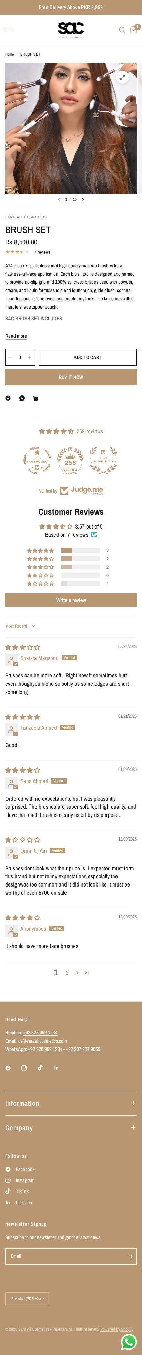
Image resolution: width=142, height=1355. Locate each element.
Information (22, 1103)
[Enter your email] (130, 1256)
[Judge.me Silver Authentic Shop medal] (71, 460)
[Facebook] (9, 398)
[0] (132, 30)
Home (9, 54)
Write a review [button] (71, 600)
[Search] (122, 30)
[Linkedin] (61, 1068)
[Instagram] (29, 1068)
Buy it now (71, 377)
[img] (22, 647)
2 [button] (67, 972)
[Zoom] (122, 77)
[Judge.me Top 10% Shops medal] (104, 460)
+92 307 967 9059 (83, 1049)
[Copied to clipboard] (36, 398)
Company (19, 1127)
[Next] (83, 200)
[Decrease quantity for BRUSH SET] (11, 357)
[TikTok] (45, 1067)
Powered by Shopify (116, 1329)
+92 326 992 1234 (40, 1032)
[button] (41, 550)
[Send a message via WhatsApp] (129, 1342)
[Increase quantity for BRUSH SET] (29, 357)
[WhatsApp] (23, 398)
